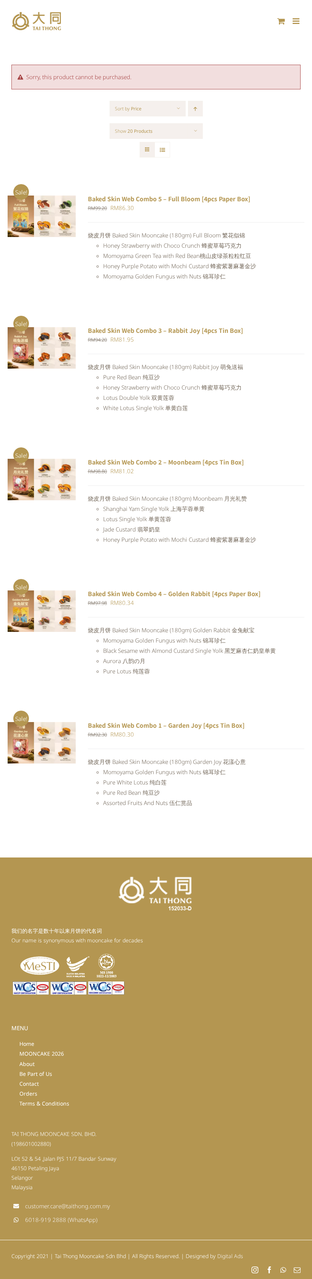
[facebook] (269, 1269)
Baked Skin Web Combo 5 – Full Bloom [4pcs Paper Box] (169, 198)
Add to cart (36, 213)
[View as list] (162, 149)
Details (25, 221)
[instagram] (255, 1269)
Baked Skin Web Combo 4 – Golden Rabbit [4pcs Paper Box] (174, 593)
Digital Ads (230, 1256)
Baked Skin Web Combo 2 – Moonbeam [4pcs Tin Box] (166, 462)
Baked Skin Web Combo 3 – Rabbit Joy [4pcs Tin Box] (165, 330)
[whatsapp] (283, 1269)
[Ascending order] (195, 108)
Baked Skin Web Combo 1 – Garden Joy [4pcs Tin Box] (166, 725)
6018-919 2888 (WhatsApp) (61, 1219)
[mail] (297, 1269)
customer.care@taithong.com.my (67, 1206)
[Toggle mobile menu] (297, 21)
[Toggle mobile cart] (281, 21)
